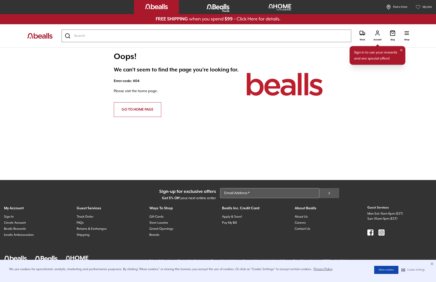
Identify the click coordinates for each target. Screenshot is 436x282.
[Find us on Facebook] (370, 232)
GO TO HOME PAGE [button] (137, 110)
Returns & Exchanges (92, 229)
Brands (154, 235)
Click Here (247, 19)
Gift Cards (156, 217)
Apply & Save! (232, 217)
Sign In (9, 217)
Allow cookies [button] (386, 269)
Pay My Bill (229, 223)
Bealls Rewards (15, 229)
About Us (301, 217)
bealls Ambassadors (19, 235)
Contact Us (302, 229)
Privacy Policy (323, 269)
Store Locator (158, 223)
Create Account (15, 223)
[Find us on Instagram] (381, 232)
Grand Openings (161, 229)
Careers (300, 223)
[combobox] (206, 36)
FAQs (80, 223)
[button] (413, 270)
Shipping (83, 235)
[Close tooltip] (401, 50)
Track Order (85, 217)
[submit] (329, 193)
